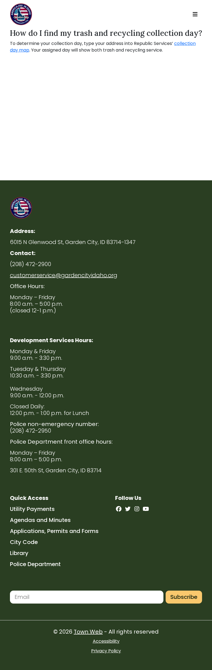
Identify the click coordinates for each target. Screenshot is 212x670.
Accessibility (106, 641)
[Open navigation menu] (195, 14)
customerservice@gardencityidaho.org (63, 275)
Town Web (88, 632)
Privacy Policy (106, 650)
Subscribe (183, 597)
